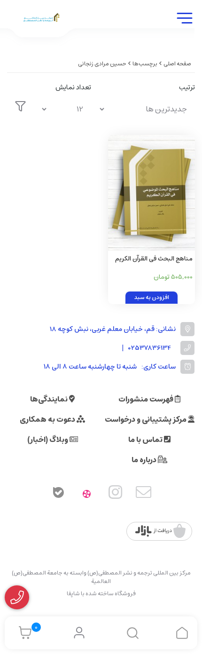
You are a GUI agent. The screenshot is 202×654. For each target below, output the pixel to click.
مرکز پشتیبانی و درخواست (146, 419)
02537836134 (149, 348)
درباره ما (145, 459)
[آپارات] (87, 494)
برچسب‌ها (144, 64)
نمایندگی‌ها (49, 399)
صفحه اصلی (177, 64)
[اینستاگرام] (115, 494)
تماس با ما (146, 439)
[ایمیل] (143, 494)
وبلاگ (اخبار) (48, 439)
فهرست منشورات (146, 399)
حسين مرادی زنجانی (102, 64)
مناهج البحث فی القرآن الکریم (154, 258)
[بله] (58, 494)
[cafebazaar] (160, 531)
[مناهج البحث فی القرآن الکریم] (151, 193)
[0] (22, 632)
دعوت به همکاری (48, 419)
